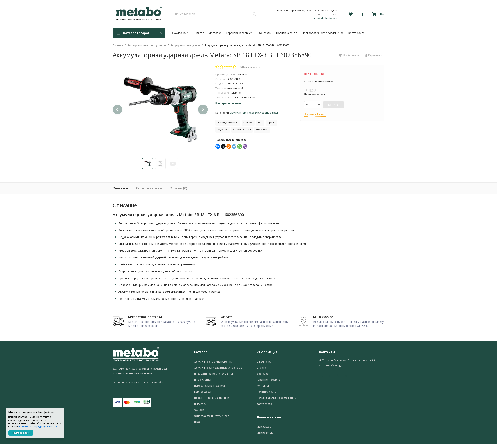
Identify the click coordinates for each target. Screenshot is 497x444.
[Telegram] (234, 146)
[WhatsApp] (239, 146)
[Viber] (245, 146)
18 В (260, 122)
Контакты (264, 33)
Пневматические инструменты (213, 373)
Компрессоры (202, 391)
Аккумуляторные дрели (185, 45)
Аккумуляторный (227, 122)
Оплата (199, 33)
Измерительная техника (209, 385)
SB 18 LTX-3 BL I (242, 129)
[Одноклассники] (228, 146)
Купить (333, 104)
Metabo (248, 122)
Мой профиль (265, 432)
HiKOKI (198, 422)
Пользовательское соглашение (323, 33)
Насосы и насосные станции (211, 397)
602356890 (262, 129)
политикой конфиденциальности (37, 426)
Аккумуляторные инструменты (147, 45)
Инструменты (202, 379)
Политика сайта (286, 33)
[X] (223, 146)
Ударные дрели (269, 112)
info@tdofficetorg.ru (325, 18)
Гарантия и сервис (238, 33)
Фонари (199, 410)
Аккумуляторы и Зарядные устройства (218, 367)
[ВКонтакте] (217, 146)
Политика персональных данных (130, 381)
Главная (118, 45)
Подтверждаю (21, 432)
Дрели (271, 122)
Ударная (222, 129)
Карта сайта (356, 33)
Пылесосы (200, 403)
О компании (179, 33)
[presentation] (117, 109)
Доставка (215, 33)
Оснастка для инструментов (211, 416)
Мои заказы (264, 426)
